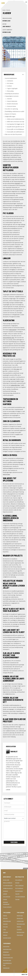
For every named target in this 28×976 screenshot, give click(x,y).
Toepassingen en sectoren (11, 96)
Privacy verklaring (7, 907)
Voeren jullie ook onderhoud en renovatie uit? (15, 132)
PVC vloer (16, 369)
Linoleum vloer (20, 921)
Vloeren (5, 916)
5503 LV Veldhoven (7, 883)
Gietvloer (5, 924)
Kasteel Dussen (19, 891)
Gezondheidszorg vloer (7, 964)
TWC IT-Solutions (19, 886)
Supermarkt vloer (7, 949)
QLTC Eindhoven (19, 888)
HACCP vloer (6, 475)
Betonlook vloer (20, 932)
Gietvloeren (10, 81)
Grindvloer (19, 930)
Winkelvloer (6, 952)
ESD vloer (5, 918)
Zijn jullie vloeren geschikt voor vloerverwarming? (15, 127)
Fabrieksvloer (6, 968)
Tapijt (4, 930)
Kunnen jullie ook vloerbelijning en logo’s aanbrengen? (15, 129)
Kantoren (9, 99)
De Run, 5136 (6, 880)
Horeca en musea (11, 106)
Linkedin (8, 790)
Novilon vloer (20, 918)
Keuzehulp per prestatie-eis (12, 94)
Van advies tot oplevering (11, 109)
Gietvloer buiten (7, 938)
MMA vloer (5, 932)
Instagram (5, 891)
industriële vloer (15, 385)
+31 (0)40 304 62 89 (7, 886)
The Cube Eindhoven (20, 897)
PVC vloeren (10, 84)
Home (3, 10)
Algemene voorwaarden (6, 903)
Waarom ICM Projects (10, 114)
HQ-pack (17, 883)
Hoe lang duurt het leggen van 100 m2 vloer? (15, 124)
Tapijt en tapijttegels (12, 89)
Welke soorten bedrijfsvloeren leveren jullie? (15, 119)
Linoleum (9, 86)
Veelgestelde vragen (10, 117)
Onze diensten (6, 897)
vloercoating (12, 330)
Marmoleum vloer (21, 924)
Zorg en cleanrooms (12, 101)
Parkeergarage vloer (8, 958)
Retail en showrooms (12, 104)
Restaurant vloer (7, 960)
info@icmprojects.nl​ (8, 888)
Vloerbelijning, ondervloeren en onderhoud (14, 112)
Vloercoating (10, 91)
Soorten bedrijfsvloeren (11, 78)
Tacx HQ (17, 894)
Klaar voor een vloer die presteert (13, 134)
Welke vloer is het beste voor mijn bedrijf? (15, 122)
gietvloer (17, 184)
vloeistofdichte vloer (8, 338)
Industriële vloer (7, 921)
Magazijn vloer (6, 955)
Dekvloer (5, 935)
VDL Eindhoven (18, 880)
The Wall (17, 899)
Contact (5, 899)
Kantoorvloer (6, 947)
